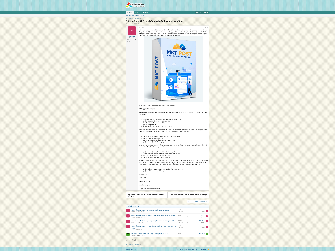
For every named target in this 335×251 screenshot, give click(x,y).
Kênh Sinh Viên (131, 249)
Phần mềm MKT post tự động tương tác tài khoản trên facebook (153, 215)
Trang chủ (203, 249)
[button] (141, 12)
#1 (207, 27)
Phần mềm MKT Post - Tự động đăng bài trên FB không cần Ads (152, 221)
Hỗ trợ (197, 249)
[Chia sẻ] (205, 27)
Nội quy (184, 249)
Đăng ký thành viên (140, 15)
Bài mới (137, 12)
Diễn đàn (129, 12)
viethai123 (133, 235)
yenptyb (129, 24)
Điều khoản (191, 249)
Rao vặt (143, 211)
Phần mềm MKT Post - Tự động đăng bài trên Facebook (150, 210)
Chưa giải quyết (130, 15)
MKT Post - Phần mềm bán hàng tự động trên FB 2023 (149, 234)
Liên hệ (179, 249)
